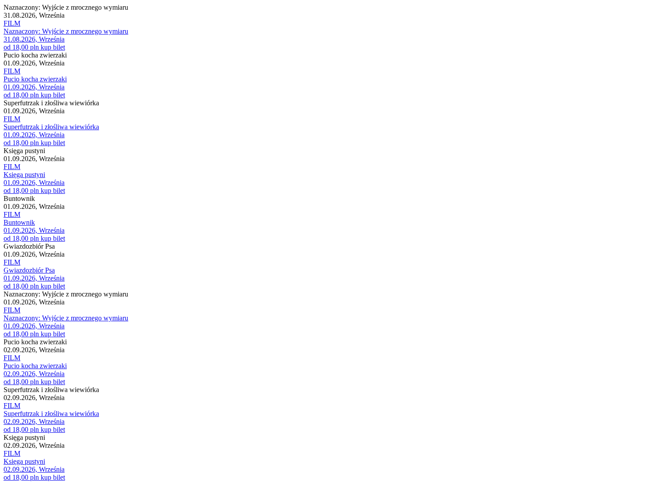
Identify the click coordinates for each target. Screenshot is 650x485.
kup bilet (53, 47)
